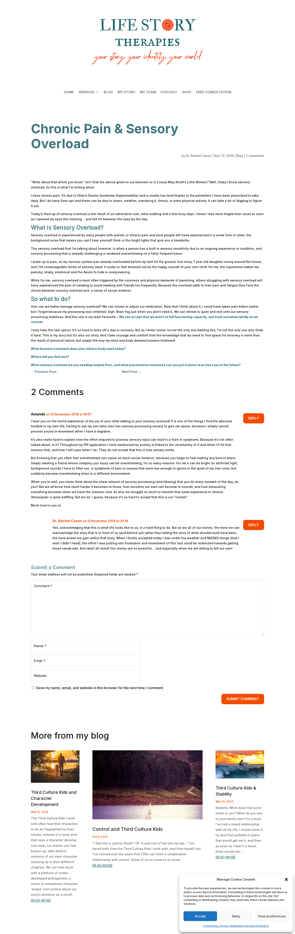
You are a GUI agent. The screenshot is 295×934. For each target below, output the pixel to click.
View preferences (272, 916)
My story (126, 92)
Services (87, 92)
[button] (286, 879)
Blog (108, 92)
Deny (236, 916)
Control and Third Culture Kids (127, 829)
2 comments (255, 156)
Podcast (169, 92)
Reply (253, 418)
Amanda (38, 414)
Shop (186, 92)
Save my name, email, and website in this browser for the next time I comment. (100, 688)
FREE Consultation (213, 92)
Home (69, 92)
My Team (148, 92)
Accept (200, 916)
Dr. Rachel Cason (199, 156)
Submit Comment (243, 699)
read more (41, 900)
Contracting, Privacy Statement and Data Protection (236, 926)
